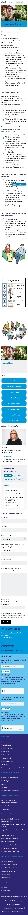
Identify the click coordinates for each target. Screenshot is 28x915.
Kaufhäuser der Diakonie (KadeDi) (12, 790)
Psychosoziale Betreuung (9, 848)
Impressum (5, 912)
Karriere (4, 742)
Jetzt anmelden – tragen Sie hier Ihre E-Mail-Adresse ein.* (13, 661)
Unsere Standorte (7, 748)
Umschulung (5, 809)
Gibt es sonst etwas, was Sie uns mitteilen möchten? (11, 570)
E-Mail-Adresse (6, 559)
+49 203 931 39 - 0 (8, 646)
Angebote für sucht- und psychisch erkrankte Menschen (13, 30)
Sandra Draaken (15, 409)
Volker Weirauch (15, 415)
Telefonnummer (6, 550)
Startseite (3, 29)
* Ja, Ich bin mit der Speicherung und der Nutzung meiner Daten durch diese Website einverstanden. (13, 679)
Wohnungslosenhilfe (7, 835)
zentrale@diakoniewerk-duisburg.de (12, 650)
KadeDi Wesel (5, 874)
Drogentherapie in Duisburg (10, 851)
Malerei (3, 784)
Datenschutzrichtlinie (8, 683)
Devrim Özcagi (15, 392)
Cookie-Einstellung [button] (18, 912)
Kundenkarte (5, 877)
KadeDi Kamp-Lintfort (8, 871)
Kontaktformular (7, 643)
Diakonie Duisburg (7, 761)
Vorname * (4, 526)
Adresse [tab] (8, 475)
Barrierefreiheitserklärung (13, 901)
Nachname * (5, 517)
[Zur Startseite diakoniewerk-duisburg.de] (4, 2)
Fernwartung (19, 908)
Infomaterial (5, 764)
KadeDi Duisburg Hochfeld (9, 864)
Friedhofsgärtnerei (7, 781)
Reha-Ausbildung (6, 806)
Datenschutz (5, 755)
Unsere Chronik (6, 758)
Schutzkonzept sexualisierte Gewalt (12, 768)
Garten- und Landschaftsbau (10, 777)
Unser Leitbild (5, 751)
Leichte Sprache (11, 2)
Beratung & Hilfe (10, 29)
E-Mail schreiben (7, 456)
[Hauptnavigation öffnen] (25, 2)
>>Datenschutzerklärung (14, 617)
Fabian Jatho (15, 420)
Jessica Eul (15, 381)
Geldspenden (5, 890)
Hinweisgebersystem (13, 904)
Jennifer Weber (15, 403)
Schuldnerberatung (7, 842)
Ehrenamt (4, 887)
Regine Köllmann (15, 386)
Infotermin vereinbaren (19, 184)
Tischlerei (4, 787)
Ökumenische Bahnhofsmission (11, 845)
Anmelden (6, 671)
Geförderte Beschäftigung (9, 838)
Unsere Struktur (6, 745)
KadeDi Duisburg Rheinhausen (11, 868)
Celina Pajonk (15, 398)
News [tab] (19, 479)
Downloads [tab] (9, 479)
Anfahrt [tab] (18, 475)
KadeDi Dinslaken (7, 861)
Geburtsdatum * (6, 535)
